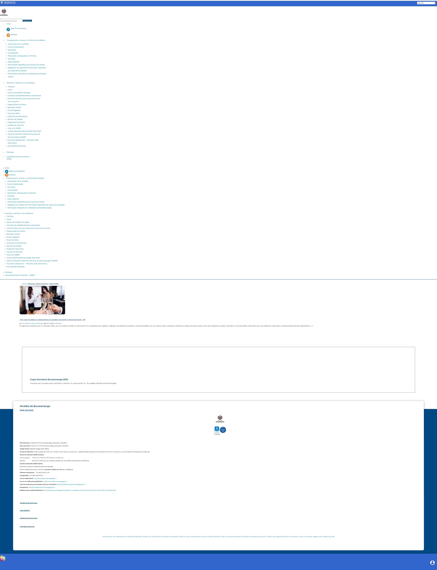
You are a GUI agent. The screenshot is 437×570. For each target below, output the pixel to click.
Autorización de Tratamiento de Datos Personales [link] (122, 536)
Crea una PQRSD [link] (14, 128)
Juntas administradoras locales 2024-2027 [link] (24, 131)
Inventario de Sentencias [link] (17, 116)
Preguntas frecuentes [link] (16, 122)
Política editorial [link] (213, 536)
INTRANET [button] (5, 7)
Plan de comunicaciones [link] (231, 536)
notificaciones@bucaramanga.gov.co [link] (55, 481)
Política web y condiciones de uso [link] (192, 536)
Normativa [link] (12, 50)
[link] (8, 4)
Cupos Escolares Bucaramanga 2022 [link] (49, 379)
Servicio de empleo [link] (15, 119)
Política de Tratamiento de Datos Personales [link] (160, 536)
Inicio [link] (9, 24)
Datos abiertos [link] (13, 62)
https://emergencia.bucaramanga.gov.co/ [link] (41, 487)
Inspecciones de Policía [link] (17, 104)
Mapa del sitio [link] (329, 536)
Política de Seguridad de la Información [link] (282, 536)
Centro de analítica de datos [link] (19, 93)
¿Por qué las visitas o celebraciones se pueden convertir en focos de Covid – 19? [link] (52, 320)
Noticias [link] (58, 323)
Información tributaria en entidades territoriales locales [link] (29, 208)
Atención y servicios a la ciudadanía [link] (21, 83)
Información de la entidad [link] (18, 44)
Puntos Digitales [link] (14, 110)
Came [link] (10, 90)
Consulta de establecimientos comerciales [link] (24, 95)
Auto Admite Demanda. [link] (17, 146)
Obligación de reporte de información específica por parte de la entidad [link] (35, 205)
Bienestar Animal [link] (14, 107)
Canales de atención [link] (16, 125)
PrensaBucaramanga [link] (27, 526)
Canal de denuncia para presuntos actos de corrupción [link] (28, 228)
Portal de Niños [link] (14, 113)
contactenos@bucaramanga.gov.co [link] (45, 478)
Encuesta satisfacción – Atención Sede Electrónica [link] (27, 264)
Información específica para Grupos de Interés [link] (26, 65)
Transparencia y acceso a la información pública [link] (26, 40)
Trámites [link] (11, 87)
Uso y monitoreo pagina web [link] (311, 536)
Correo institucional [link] (16, 47)
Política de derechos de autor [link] (254, 536)
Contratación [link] (13, 53)
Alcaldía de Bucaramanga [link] (32, 323)
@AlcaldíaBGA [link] (25, 510)
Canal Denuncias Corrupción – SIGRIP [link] (19, 158)
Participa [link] (11, 59)
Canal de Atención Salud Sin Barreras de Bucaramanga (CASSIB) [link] (32, 261)
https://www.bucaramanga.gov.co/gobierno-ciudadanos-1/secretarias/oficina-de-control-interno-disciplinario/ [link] (79, 490)
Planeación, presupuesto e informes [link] (22, 56)
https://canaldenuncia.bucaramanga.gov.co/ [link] (71, 484)
